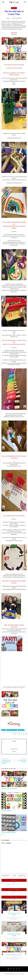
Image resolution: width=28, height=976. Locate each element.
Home (14, 875)
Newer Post (22, 875)
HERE (24, 577)
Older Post (5, 875)
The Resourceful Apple (17, 973)
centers (14, 8)
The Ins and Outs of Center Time (14, 954)
